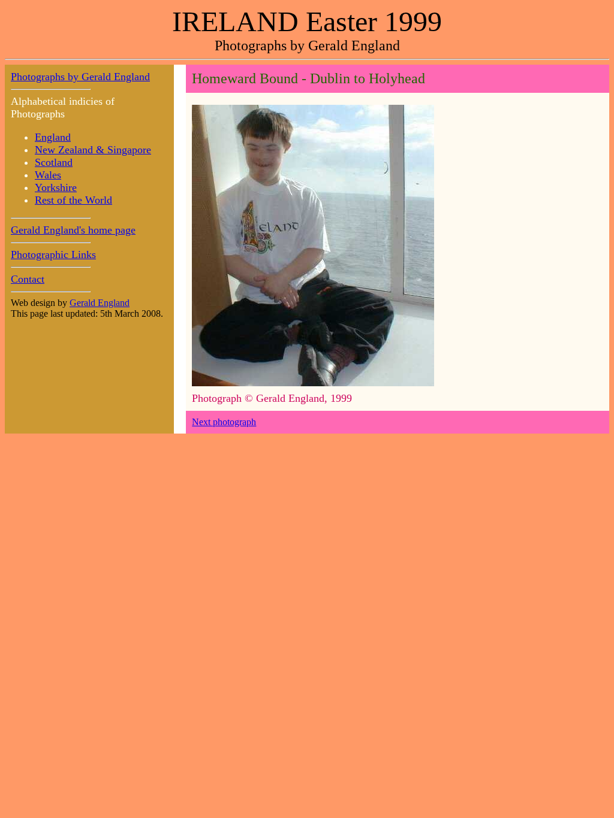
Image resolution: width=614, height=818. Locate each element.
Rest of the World (73, 200)
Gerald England (100, 303)
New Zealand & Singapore (93, 150)
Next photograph (224, 422)
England (53, 137)
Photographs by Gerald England (80, 77)
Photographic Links (53, 254)
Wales (48, 175)
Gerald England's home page (73, 230)
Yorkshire (56, 187)
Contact (27, 279)
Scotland (54, 162)
